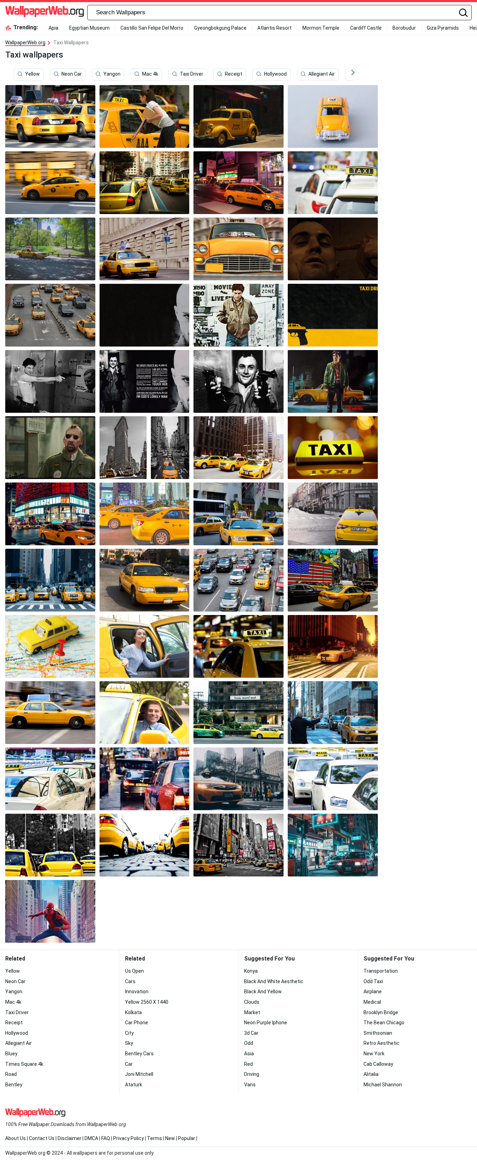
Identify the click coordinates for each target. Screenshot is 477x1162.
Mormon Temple (320, 28)
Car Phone (136, 1022)
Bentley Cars (139, 1053)
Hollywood (275, 74)
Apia (53, 28)
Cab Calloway (378, 1064)
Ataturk (133, 1084)
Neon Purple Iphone (265, 1022)
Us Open (134, 971)
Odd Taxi (373, 981)
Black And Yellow (263, 991)
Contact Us (41, 1138)
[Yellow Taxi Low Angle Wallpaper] (145, 845)
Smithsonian (378, 1033)
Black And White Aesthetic (273, 981)
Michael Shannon (383, 1084)
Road (11, 1074)
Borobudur (404, 28)
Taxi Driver (191, 74)
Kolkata (133, 1012)
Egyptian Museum (89, 28)
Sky (129, 1043)
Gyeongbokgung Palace (220, 28)
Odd (248, 1043)
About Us (15, 1138)
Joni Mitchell (139, 1074)
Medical (372, 1002)
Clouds (251, 1002)
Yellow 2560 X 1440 (146, 1002)
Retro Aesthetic (381, 1043)
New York (374, 1053)
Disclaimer (69, 1138)
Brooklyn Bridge (381, 1012)
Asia (249, 1053)
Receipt (233, 74)
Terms (154, 1138)
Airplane (373, 991)
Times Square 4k (24, 1064)
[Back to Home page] (44, 12)
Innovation (136, 991)
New (170, 1138)
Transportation (381, 971)
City (129, 1033)
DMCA (91, 1138)
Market (252, 1012)
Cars (130, 981)
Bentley (13, 1084)
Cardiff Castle (366, 28)
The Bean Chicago (384, 1022)
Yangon (111, 74)
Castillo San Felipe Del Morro (151, 28)
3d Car (251, 1033)
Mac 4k (150, 74)
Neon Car (71, 74)
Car (129, 1064)
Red (248, 1064)
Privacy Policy (128, 1138)
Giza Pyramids (443, 28)
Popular (186, 1138)
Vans (250, 1084)
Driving (251, 1074)
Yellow (32, 74)
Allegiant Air (321, 74)
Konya (251, 971)
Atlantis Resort (274, 28)
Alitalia (371, 1074)
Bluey (11, 1053)
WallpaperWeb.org (25, 42)
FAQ (105, 1138)
